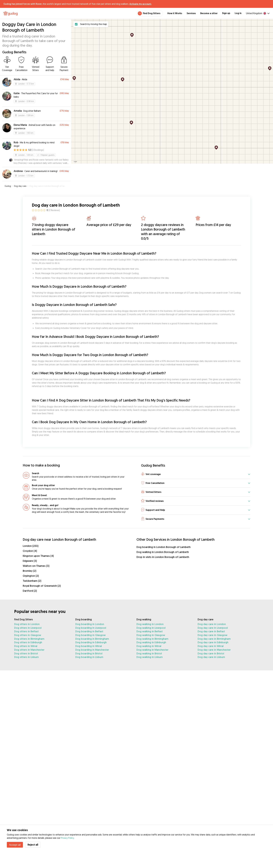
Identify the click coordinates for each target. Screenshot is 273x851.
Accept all (15, 844)
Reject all (33, 844)
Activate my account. (140, 3)
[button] (195, 474)
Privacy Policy (67, 837)
